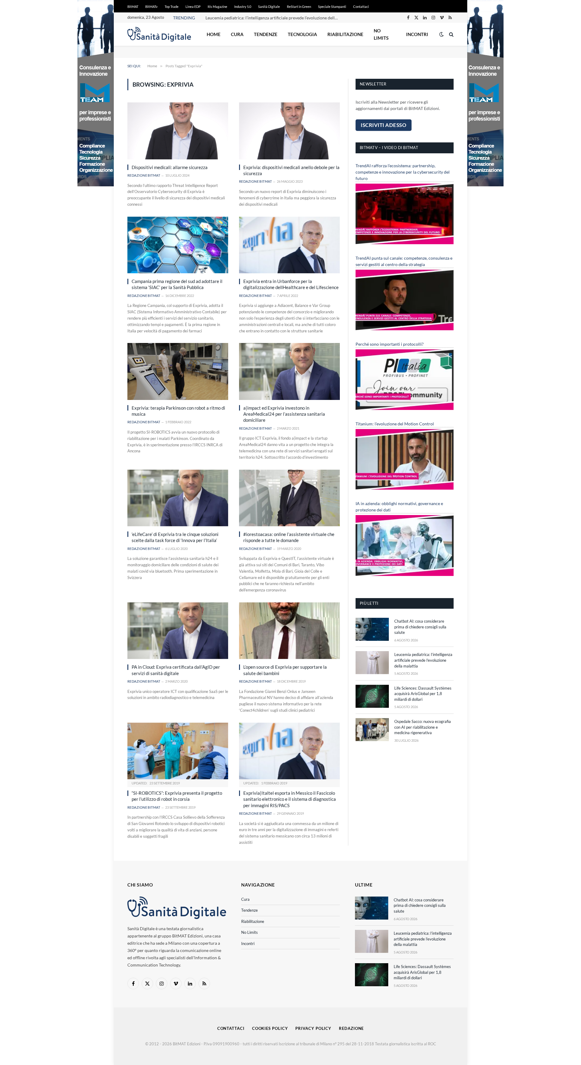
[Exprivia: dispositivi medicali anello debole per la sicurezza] (289, 130)
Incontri (417, 34)
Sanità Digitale (269, 6)
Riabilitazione (345, 34)
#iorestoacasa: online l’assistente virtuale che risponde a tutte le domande (288, 537)
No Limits (381, 34)
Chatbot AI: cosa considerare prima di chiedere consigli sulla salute (420, 627)
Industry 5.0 (242, 6)
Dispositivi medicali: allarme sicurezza (170, 167)
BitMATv (151, 6)
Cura (237, 34)
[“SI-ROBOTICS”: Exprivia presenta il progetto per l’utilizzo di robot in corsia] (177, 751)
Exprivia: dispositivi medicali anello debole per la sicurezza (291, 170)
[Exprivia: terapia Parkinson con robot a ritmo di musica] (177, 371)
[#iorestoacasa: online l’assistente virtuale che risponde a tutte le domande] (289, 498)
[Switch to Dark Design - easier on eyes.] (441, 34)
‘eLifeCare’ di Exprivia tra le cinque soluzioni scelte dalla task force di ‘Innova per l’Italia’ (175, 537)
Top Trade (172, 6)
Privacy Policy (313, 1028)
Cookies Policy (270, 1028)
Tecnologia (302, 34)
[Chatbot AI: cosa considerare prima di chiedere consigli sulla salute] (372, 629)
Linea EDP (193, 6)
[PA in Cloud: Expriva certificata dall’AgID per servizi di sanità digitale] (177, 630)
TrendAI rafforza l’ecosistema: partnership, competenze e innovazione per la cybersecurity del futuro (403, 172)
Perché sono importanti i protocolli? (390, 344)
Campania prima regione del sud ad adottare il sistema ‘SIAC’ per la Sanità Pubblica (177, 284)
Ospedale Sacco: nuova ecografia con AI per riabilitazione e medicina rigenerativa (422, 727)
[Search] (451, 34)
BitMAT (132, 6)
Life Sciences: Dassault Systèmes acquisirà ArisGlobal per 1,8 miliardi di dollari (422, 694)
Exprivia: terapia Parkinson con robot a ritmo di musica (178, 411)
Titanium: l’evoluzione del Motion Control (395, 423)
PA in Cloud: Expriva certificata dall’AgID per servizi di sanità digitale (176, 670)
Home (214, 34)
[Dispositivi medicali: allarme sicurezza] (177, 130)
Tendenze (265, 34)
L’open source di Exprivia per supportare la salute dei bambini (285, 670)
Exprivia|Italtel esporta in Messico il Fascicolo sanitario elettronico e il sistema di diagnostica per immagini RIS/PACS (289, 799)
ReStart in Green (299, 6)
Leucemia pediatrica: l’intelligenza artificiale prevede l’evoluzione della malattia (273, 17)
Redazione (351, 1028)
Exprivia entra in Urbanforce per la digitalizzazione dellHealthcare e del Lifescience (291, 284)
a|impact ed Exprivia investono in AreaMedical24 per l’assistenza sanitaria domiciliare (284, 414)
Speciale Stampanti (332, 6)
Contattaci (361, 6)
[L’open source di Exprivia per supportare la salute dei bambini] (289, 630)
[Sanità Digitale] (159, 34)
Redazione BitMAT (143, 175)
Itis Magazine (217, 6)
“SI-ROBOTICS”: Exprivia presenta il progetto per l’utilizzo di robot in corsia (177, 796)
